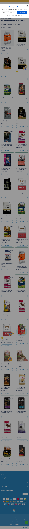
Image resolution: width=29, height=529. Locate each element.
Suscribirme (22, 12)
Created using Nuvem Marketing (14, 17)
